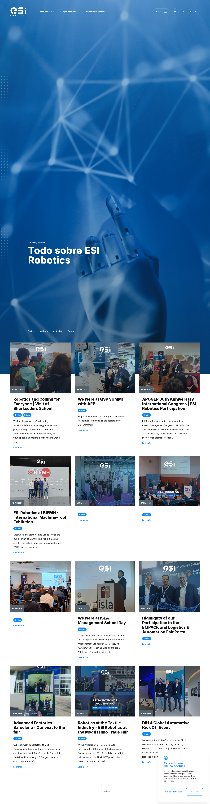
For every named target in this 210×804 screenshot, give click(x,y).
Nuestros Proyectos (95, 11)
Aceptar (194, 792)
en (190, 12)
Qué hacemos (69, 11)
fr (196, 12)
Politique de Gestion (173, 792)
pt (183, 12)
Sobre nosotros (46, 11)
